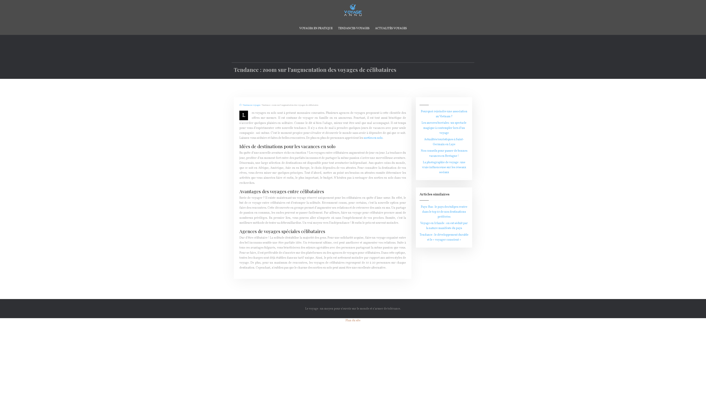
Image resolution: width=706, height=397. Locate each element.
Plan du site (353, 321)
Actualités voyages (391, 28)
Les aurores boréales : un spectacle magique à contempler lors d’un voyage (444, 128)
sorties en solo (373, 138)
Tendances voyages (354, 28)
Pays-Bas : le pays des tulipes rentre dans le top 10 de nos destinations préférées (444, 212)
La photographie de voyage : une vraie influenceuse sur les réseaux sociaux (444, 167)
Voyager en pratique (316, 28)
